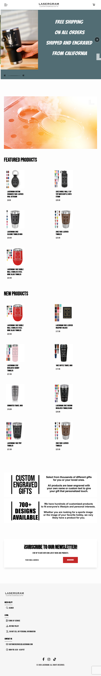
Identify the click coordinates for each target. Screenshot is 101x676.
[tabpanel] (50, 39)
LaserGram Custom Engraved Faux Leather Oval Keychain (15, 194)
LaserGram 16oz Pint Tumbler (14, 444)
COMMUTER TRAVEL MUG (15, 405)
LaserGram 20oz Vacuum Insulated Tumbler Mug (64, 406)
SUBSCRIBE (70, 560)
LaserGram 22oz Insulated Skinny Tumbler (13, 368)
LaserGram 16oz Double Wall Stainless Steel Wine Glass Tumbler (15, 272)
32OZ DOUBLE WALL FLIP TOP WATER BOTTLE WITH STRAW (64, 194)
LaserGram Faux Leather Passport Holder (64, 326)
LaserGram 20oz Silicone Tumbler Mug (14, 233)
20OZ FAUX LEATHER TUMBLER (62, 233)
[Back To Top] (93, 668)
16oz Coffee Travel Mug (64, 365)
